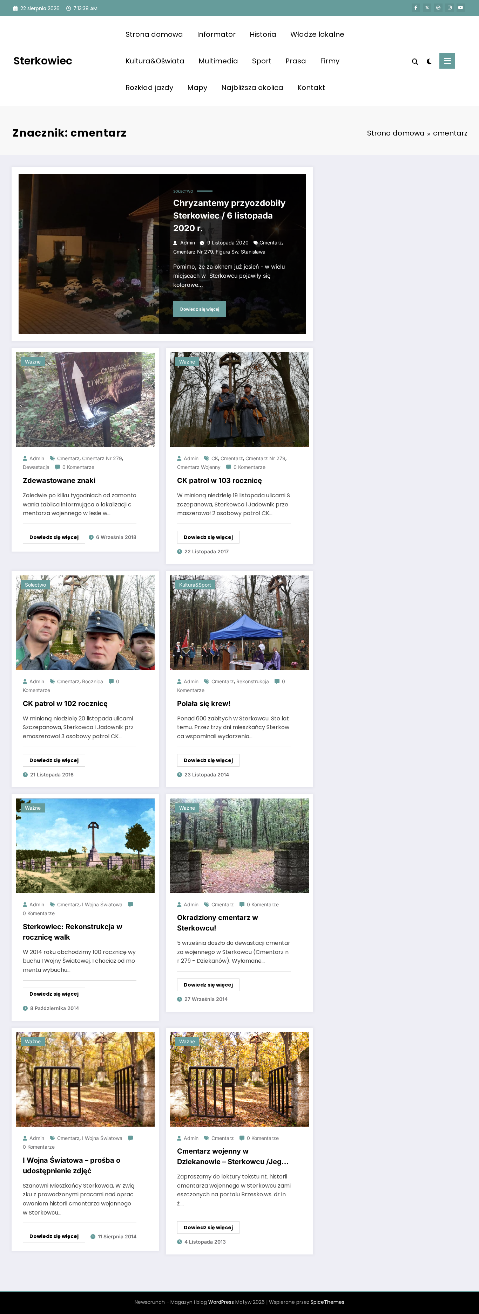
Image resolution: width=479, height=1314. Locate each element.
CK (214, 458)
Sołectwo (183, 191)
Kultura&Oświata (155, 61)
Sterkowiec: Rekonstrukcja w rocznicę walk (72, 931)
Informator (216, 34)
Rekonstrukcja (252, 681)
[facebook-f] (416, 8)
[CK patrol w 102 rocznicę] (85, 622)
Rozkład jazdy (149, 87)
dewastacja (36, 467)
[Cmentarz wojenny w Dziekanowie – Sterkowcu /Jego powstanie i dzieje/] (239, 1079)
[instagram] (449, 8)
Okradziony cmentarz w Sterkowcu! (217, 922)
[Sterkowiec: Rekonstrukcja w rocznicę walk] (85, 845)
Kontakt (311, 87)
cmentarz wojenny (199, 467)
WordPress (221, 1302)
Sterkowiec (42, 60)
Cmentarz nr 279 (193, 252)
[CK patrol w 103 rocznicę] (239, 399)
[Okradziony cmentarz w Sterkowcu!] (239, 845)
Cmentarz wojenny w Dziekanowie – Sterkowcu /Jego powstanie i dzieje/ (231, 1157)
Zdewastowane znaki (59, 480)
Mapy (197, 87)
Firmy (329, 61)
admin (187, 242)
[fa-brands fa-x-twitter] (427, 8)
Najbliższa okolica (252, 87)
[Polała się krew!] (239, 622)
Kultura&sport (195, 585)
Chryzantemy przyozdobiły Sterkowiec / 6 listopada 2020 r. (229, 215)
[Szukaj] (415, 60)
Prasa (295, 61)
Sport (261, 61)
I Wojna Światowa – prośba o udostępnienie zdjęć (71, 1165)
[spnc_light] (428, 61)
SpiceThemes (327, 1302)
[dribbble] (438, 8)
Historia (263, 34)
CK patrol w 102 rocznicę (65, 703)
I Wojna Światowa (102, 904)
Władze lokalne (317, 34)
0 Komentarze (78, 467)
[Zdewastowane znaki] (85, 399)
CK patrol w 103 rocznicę (219, 480)
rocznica (92, 681)
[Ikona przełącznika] (447, 61)
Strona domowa (154, 34)
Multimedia (218, 61)
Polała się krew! (204, 703)
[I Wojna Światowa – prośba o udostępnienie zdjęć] (85, 1079)
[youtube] (461, 8)
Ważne (33, 362)
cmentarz (270, 242)
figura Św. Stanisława (240, 252)
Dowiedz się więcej (199, 309)
